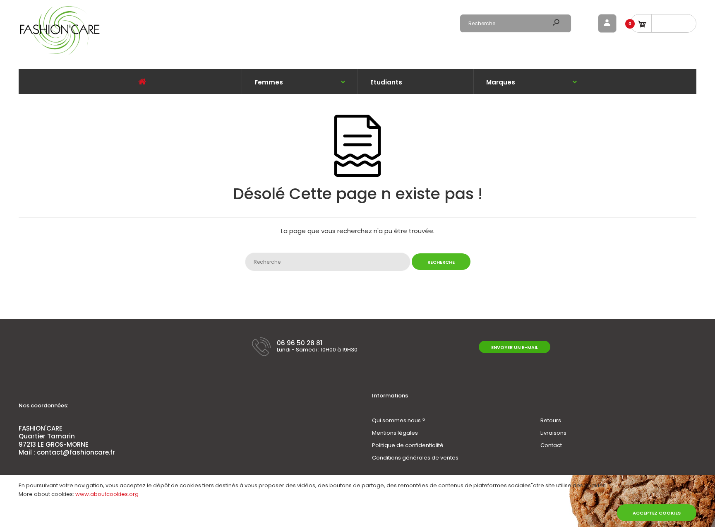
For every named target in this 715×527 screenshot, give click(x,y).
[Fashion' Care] (60, 54)
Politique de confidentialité (408, 445)
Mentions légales (395, 433)
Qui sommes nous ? (398, 420)
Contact (551, 445)
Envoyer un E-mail (514, 347)
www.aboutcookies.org (107, 494)
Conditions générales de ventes (415, 458)
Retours (550, 420)
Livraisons (553, 433)
